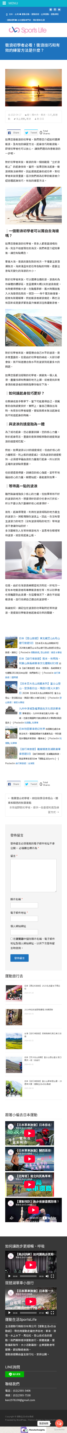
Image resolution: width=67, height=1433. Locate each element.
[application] (31, 1265)
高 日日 (40, 118)
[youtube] (59, 11)
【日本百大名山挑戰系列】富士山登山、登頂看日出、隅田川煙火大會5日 (40, 688)
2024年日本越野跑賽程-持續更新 (38, 1009)
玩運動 (28, 722)
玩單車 (35, 722)
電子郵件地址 (19, 913)
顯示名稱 (16, 899)
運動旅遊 (35, 652)
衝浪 (28, 118)
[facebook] (50, 11)
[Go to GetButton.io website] (59, 1430)
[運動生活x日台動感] (24, 29)
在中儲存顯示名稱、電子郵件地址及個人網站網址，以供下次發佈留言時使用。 (32, 943)
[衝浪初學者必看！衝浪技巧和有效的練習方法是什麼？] (33, 87)
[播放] (9, 1276)
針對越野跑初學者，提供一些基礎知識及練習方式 (34, 809)
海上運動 (20, 118)
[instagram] (55, 11)
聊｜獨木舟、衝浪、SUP (39, 114)
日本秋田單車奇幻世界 (32, 729)
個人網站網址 (18, 926)
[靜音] (47, 1276)
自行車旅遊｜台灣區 (24, 763)
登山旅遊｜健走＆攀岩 (51, 652)
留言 (13, 856)
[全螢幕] (52, 1276)
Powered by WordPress (16, 1419)
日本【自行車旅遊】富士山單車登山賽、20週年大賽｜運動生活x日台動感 (43, 1082)
